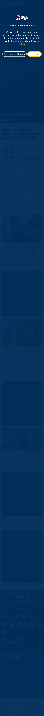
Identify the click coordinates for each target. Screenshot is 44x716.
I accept (34, 54)
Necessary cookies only (14, 54)
